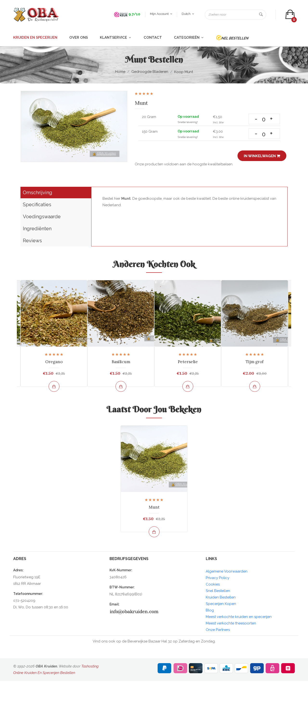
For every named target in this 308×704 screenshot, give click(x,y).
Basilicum (121, 361)
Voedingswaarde (42, 216)
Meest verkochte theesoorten (231, 623)
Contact (153, 37)
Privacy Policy (217, 578)
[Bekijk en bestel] (54, 386)
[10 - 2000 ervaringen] (121, 14)
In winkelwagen (260, 156)
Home (120, 71)
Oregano (54, 361)
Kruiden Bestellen (221, 597)
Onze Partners (218, 630)
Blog (210, 610)
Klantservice (114, 37)
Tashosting (90, 666)
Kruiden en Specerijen (35, 37)
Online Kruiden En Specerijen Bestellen (44, 673)
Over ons (78, 37)
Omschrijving (37, 192)
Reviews (32, 240)
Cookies (213, 584)
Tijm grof (254, 361)
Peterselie (188, 361)
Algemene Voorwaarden (226, 571)
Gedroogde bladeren (149, 71)
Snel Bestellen (218, 591)
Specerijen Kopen (221, 604)
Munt (154, 507)
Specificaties (37, 204)
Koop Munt (183, 72)
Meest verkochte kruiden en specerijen (239, 617)
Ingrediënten (37, 228)
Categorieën (187, 37)
